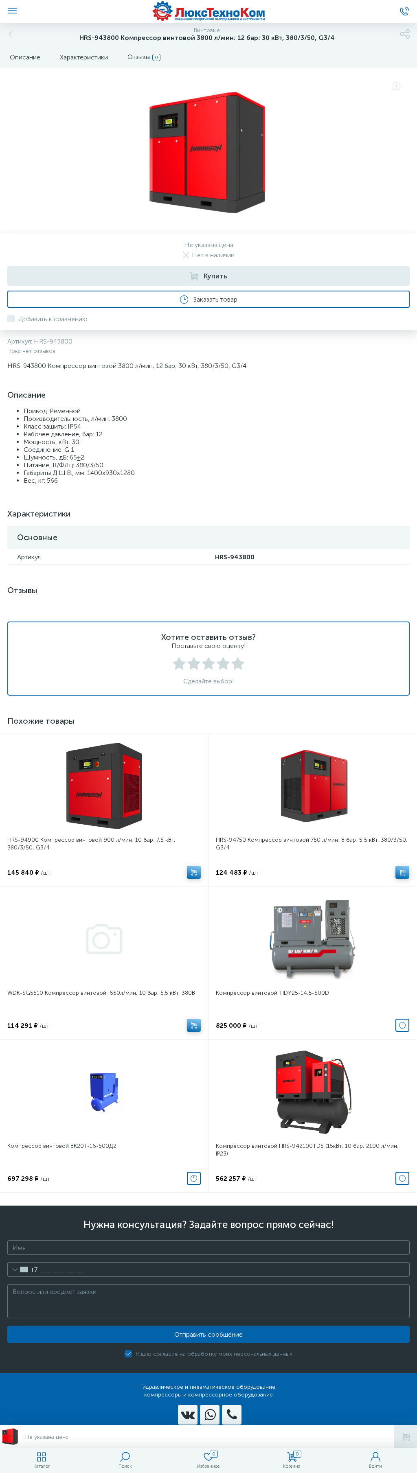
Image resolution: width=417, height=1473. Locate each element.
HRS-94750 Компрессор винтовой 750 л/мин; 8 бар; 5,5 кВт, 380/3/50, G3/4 (312, 843)
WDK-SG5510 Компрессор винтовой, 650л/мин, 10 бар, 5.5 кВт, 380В (101, 992)
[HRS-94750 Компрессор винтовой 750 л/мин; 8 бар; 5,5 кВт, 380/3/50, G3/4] (312, 786)
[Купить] (194, 872)
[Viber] (231, 1415)
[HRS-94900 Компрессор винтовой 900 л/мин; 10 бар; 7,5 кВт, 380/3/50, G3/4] (104, 786)
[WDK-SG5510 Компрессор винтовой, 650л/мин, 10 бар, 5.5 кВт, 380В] (104, 939)
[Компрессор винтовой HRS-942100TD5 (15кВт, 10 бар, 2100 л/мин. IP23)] (312, 1092)
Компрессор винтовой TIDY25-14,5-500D (272, 992)
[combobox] (22, 1269)
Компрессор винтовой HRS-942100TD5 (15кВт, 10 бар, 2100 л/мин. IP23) (307, 1150)
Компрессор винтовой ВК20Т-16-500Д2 (61, 1146)
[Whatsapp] (209, 1415)
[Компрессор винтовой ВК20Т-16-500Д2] (104, 1092)
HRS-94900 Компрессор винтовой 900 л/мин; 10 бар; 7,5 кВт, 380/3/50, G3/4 (91, 843)
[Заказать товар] (402, 1025)
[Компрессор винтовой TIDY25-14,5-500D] (312, 939)
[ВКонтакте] (188, 1415)
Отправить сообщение (208, 1334)
